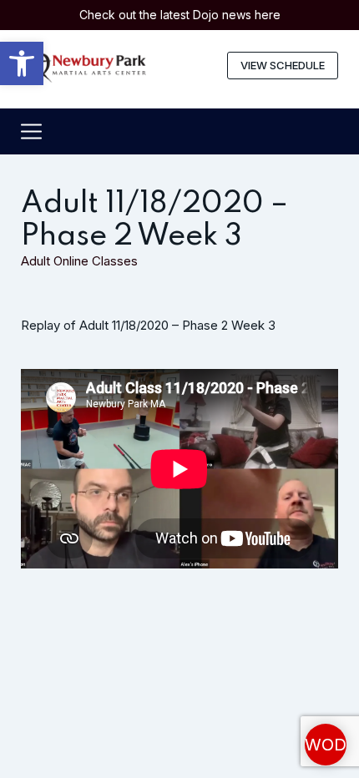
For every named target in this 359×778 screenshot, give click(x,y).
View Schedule (282, 65)
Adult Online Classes (79, 261)
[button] (21, 63)
